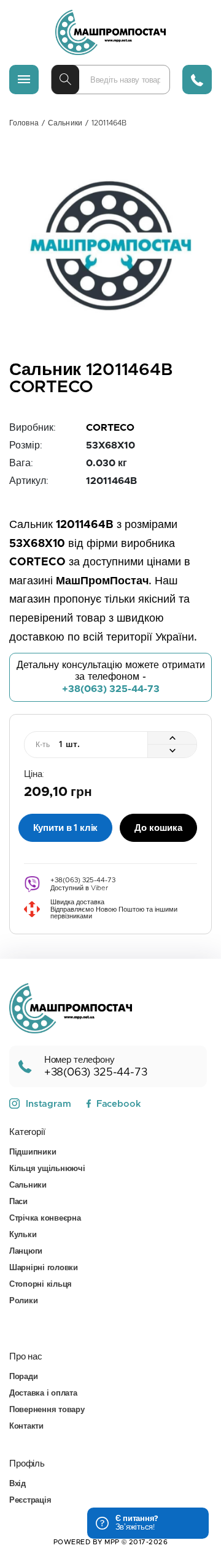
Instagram (48, 1104)
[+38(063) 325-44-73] (197, 79)
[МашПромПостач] (110, 32)
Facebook (118, 1104)
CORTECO (110, 428)
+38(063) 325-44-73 (111, 689)
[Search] (65, 79)
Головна (24, 123)
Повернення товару (47, 1410)
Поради (23, 1377)
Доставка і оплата (43, 1393)
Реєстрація (30, 1501)
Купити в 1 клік (65, 828)
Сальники (65, 123)
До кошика (158, 828)
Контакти (26, 1426)
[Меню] (24, 79)
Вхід (17, 1484)
